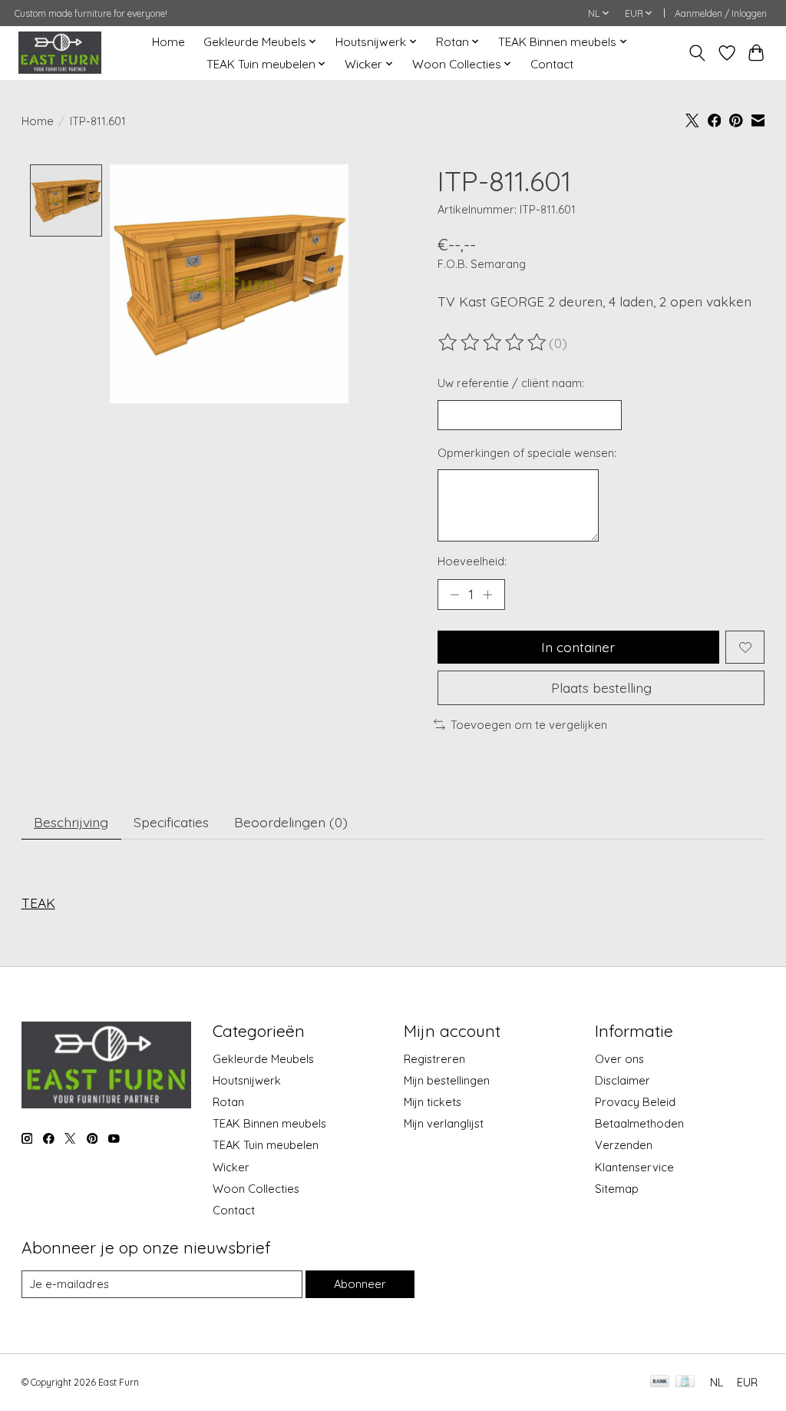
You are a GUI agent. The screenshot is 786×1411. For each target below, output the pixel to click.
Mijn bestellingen (447, 1080)
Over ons (619, 1059)
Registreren (434, 1059)
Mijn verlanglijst (444, 1123)
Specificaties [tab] (171, 821)
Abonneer (360, 1284)
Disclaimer (622, 1080)
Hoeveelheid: (472, 561)
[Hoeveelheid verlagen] (454, 594)
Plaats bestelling (601, 687)
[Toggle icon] (696, 53)
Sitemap (617, 1188)
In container (578, 646)
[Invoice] (685, 1382)
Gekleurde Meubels (263, 1059)
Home (168, 42)
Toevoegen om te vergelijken (529, 724)
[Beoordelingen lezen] (494, 343)
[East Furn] (59, 52)
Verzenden (623, 1145)
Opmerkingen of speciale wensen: (527, 452)
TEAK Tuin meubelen (266, 1145)
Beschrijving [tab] (71, 821)
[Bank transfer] (660, 1382)
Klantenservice (634, 1167)
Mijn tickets (432, 1102)
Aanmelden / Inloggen (721, 13)
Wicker (231, 1167)
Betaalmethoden (639, 1123)
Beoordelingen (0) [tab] (291, 821)
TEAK (38, 902)
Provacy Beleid (635, 1102)
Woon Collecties (256, 1188)
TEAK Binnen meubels (269, 1123)
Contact (551, 64)
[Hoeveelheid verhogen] (487, 594)
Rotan (228, 1102)
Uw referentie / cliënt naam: (511, 383)
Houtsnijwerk (247, 1080)
